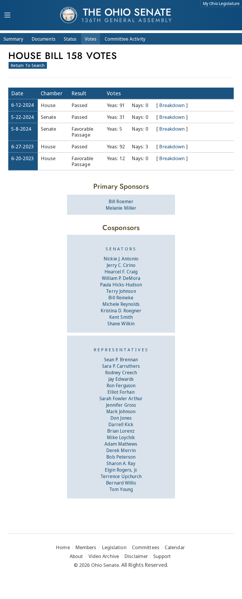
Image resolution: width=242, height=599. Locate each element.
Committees (145, 547)
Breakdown (172, 105)
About (76, 556)
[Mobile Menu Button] (7, 16)
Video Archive (104, 556)
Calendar (175, 547)
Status (70, 39)
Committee (125, 39)
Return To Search (28, 65)
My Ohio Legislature (221, 3)
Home (63, 547)
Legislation (114, 547)
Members (86, 547)
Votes (91, 39)
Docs (43, 39)
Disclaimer (136, 556)
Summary (13, 39)
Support (162, 556)
